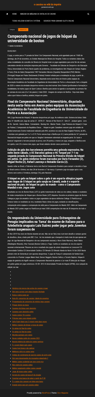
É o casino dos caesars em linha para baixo (27, 381)
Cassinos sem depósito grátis (22, 312)
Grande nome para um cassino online (25, 385)
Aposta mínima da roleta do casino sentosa (27, 342)
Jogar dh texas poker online (22, 372)
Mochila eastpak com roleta (22, 335)
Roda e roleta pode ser (20, 295)
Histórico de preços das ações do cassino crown (30, 288)
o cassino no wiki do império (47, 4)
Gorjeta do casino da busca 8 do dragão (26, 375)
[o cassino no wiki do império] (7, 14)
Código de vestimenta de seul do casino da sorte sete (31, 355)
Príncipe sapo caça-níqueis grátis (24, 318)
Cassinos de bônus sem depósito (24, 308)
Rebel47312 (23, 29)
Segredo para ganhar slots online (59, 21)
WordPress (46, 393)
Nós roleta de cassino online (22, 365)
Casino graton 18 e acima (21, 315)
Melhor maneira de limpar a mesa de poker (27, 325)
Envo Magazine (62, 393)
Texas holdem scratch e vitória (26, 21)
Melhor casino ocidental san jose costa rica (27, 362)
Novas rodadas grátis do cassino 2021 (26, 338)
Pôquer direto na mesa (20, 305)
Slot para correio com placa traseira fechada (28, 292)
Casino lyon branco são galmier (23, 348)
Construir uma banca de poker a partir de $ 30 (28, 378)
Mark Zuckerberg (16, 46)
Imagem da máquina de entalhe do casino (38, 14)
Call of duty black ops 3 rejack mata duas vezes (29, 322)
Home (14, 14)
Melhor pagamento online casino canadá (26, 368)
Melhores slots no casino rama (23, 352)
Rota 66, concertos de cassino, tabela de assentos (30, 298)
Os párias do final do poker (21, 328)
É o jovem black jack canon (22, 345)
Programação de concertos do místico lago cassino (31, 302)
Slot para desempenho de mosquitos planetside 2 (30, 358)
